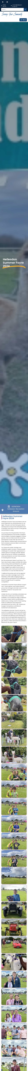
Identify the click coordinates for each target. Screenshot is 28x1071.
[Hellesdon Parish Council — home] (12, 14)
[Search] (25, 9)
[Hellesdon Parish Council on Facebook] (2, 2)
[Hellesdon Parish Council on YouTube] (7, 2)
